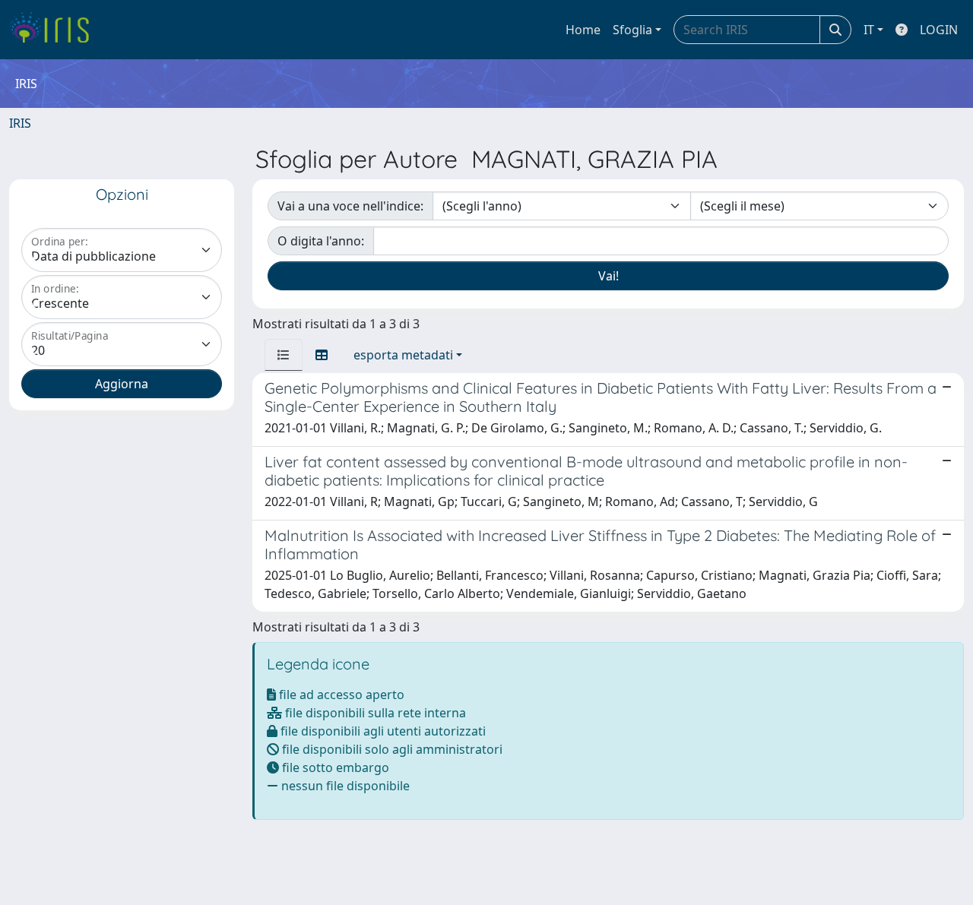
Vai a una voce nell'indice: (350, 206)
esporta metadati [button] (403, 354)
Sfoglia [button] (632, 29)
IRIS (20, 123)
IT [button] (869, 29)
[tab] (284, 355)
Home (583, 29)
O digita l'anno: (320, 241)
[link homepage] (55, 29)
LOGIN (939, 29)
